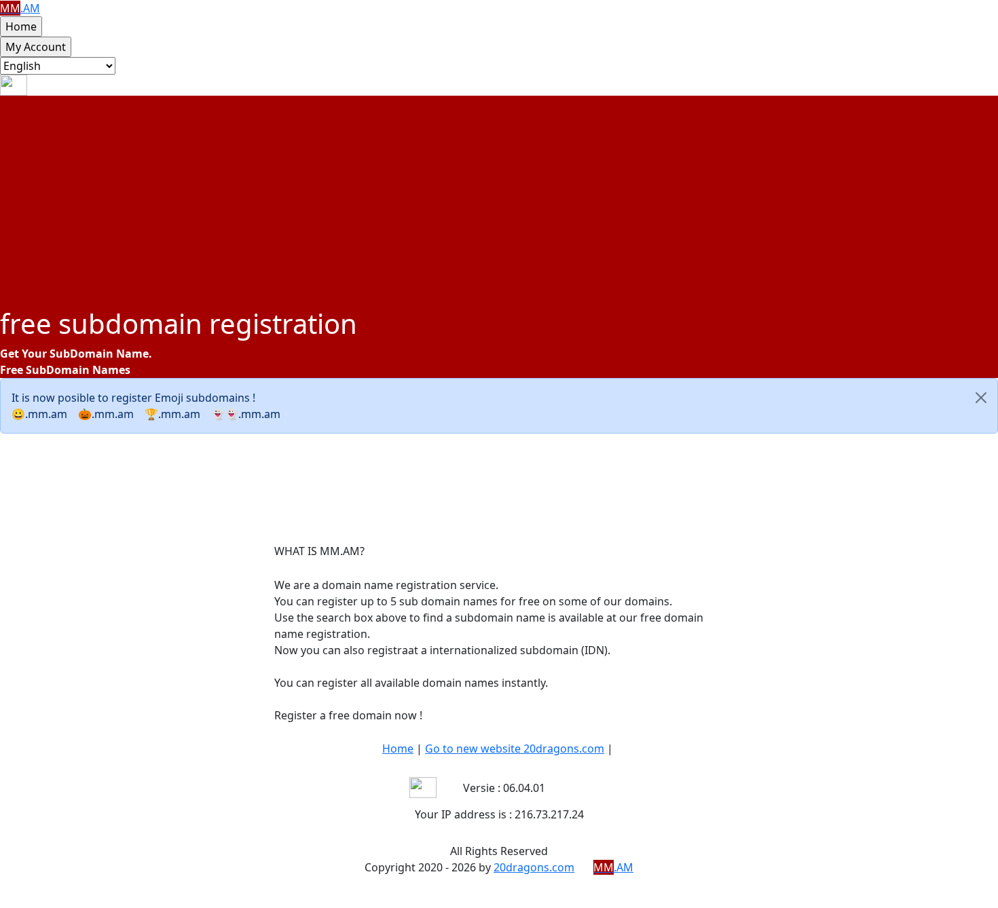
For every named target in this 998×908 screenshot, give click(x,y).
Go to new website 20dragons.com (514, 748)
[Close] (981, 398)
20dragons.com (534, 867)
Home (397, 748)
